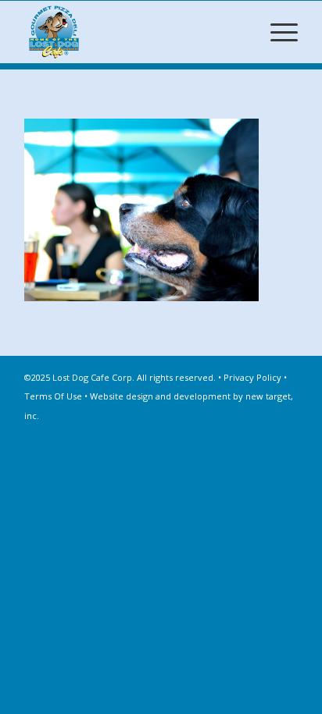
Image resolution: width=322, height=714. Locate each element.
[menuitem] (276, 32)
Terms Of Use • (57, 396)
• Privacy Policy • (252, 377)
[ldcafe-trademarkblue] (133, 32)
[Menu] (276, 32)
